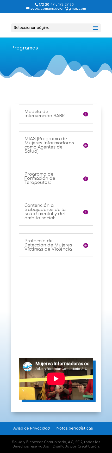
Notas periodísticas (74, 428)
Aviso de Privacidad (31, 428)
